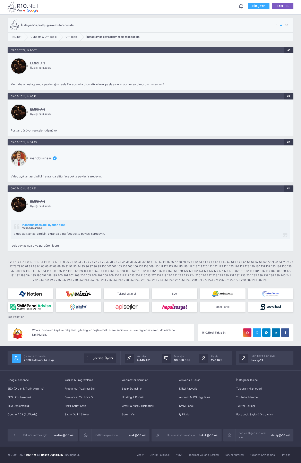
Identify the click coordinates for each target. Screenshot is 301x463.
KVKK (179, 454)
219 (164, 275)
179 (231, 270)
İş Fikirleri (185, 414)
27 (95, 261)
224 (192, 275)
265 (166, 279)
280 (249, 279)
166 (165, 270)
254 (103, 279)
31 (111, 261)
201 (65, 275)
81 (26, 266)
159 (128, 270)
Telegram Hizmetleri (249, 388)
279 (243, 279)
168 (175, 270)
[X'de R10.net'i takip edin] (257, 332)
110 (156, 266)
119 (200, 266)
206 (94, 275)
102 (114, 266)
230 (226, 275)
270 (194, 279)
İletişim (286, 454)
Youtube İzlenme (247, 397)
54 (204, 261)
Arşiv (140, 454)
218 (158, 275)
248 (69, 279)
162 (143, 270)
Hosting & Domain (133, 397)
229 (220, 275)
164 (154, 270)
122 (215, 266)
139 (22, 270)
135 (284, 266)
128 (247, 266)
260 (137, 279)
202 (71, 275)
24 (83, 261)
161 (138, 270)
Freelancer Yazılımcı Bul (80, 388)
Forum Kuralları (234, 454)
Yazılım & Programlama (79, 380)
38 (139, 261)
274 (216, 279)
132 (268, 266)
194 (28, 275)
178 (226, 270)
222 (180, 275)
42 (155, 261)
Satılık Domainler (132, 388)
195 (33, 275)
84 (38, 266)
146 (59, 270)
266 (171, 279)
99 (99, 266)
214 (137, 275)
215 (143, 275)
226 (203, 275)
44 (164, 261)
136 (289, 266)
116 (185, 266)
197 (44, 275)
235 (254, 275)
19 (63, 261)
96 (87, 266)
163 (149, 270)
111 (161, 266)
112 (166, 266)
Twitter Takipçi (245, 405)
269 (188, 279)
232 (237, 275)
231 (232, 275)
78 (14, 266)
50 (188, 261)
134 (278, 266)
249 (75, 279)
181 (241, 270)
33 (119, 261)
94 (79, 266)
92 (70, 266)
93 (75, 266)
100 (104, 266)
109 (151, 266)
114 (176, 266)
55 (208, 261)
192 (17, 275)
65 (248, 261)
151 (86, 270)
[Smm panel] (30, 307)
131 (263, 266)
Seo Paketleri (16, 316)
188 (278, 270)
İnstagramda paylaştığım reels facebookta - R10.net (24, 7)
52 (196, 261)
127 (242, 266)
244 (46, 279)
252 (92, 279)
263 (154, 279)
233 (243, 275)
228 (214, 275)
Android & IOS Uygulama (194, 397)
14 (45, 261)
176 (216, 270)
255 (109, 279)
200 (60, 275)
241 (288, 275)
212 (127, 275)
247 (64, 279)
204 (82, 275)
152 (91, 270)
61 (232, 261)
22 (75, 261)
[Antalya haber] (223, 293)
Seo (174, 293)
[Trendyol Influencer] (78, 293)
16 (52, 261)
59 (224, 261)
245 (52, 279)
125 (231, 266)
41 (151, 261)
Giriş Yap (258, 6)
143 (43, 270)
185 (262, 270)
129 (252, 266)
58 (220, 261)
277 (232, 279)
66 (253, 261)
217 (153, 275)
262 (148, 279)
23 (79, 261)
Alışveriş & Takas (189, 380)
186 (268, 270)
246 (58, 279)
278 (237, 279)
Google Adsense (18, 380)
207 (99, 275)
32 (115, 261)
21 (71, 261)
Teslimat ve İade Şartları (204, 454)
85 (42, 266)
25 (87, 261)
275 (221, 279)
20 (67, 261)
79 (18, 266)
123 (220, 266)
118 (195, 266)
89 (59, 266)
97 (91, 266)
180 (236, 270)
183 (252, 270)
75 (287, 261)
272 (205, 279)
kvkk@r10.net (137, 435)
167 (170, 270)
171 (191, 270)
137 (12, 270)
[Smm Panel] (126, 307)
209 (111, 275)
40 (148, 261)
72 (276, 261)
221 (175, 275)
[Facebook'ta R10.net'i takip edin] (285, 332)
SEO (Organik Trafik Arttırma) (26, 388)
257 (120, 279)
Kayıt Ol (283, 6)
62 (236, 261)
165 (159, 270)
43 (160, 261)
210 (116, 275)
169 (180, 270)
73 (280, 261)
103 (119, 266)
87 (50, 266)
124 (226, 266)
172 (196, 270)
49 (184, 261)
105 (130, 266)
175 (211, 270)
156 (112, 270)
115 (181, 266)
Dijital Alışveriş (188, 388)
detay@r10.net (280, 435)
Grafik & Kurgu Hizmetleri (138, 405)
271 (200, 279)
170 (186, 270)
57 (216, 261)
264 (160, 279)
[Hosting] (30, 293)
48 (180, 261)
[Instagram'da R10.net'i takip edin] (247, 332)
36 (132, 261)
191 (12, 275)
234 (248, 275)
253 (97, 279)
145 (54, 270)
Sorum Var (128, 414)
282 (260, 279)
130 (258, 266)
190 (289, 270)
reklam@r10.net (64, 435)
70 (268, 261)
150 (80, 270)
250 (81, 279)
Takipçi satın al (126, 293)
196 (39, 275)
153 (96, 270)
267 (177, 279)
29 (103, 261)
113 (171, 266)
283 (265, 279)
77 (11, 266)
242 (35, 279)
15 (49, 261)
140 (28, 270)
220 (169, 275)
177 (221, 270)
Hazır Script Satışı (76, 405)
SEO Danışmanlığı (18, 405)
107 (141, 266)
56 (212, 261)
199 (54, 275)
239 (277, 275)
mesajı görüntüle (32, 227)
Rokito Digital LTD (52, 454)
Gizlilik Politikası (160, 454)
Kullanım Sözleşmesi (262, 454)
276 (227, 279)
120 (205, 266)
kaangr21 (257, 360)
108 (146, 266)
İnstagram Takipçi (247, 380)
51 (192, 261)
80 (22, 266)
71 (272, 261)
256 (115, 279)
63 (240, 261)
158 (122, 270)
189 (283, 270)
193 (23, 275)
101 (109, 266)
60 (228, 261)
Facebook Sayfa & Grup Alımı (254, 414)
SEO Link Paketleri (19, 397)
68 (261, 261)
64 (244, 261)
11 (34, 261)
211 (122, 275)
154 (101, 270)
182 (246, 270)
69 (265, 261)
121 (210, 266)
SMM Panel (186, 405)
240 (283, 275)
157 (117, 270)
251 (86, 279)
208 (105, 275)
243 (41, 279)
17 (56, 261)
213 (132, 275)
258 (126, 279)
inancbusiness (41, 158)
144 (49, 270)
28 (99, 261)
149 (75, 270)
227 (209, 275)
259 (132, 279)
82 (30, 266)
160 (133, 270)
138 (17, 270)
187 (273, 270)
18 (59, 261)
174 (206, 270)
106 (135, 266)
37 (135, 261)
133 (273, 266)
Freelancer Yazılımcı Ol (79, 397)
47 (176, 261)
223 (186, 275)
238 (271, 275)
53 (200, 261)
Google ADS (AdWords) (22, 414)
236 (260, 275)
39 (144, 261)
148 (70, 270)
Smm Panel (223, 306)
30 (107, 261)
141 (33, 270)
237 (266, 275)
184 (257, 270)
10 (30, 261)
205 (88, 275)
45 (168, 261)
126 (236, 266)
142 (38, 270)
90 (63, 266)
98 (95, 266)
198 (49, 275)
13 (41, 261)
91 (67, 266)
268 (183, 279)
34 (123, 261)
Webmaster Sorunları (135, 380)
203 (77, 275)
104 (125, 266)
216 (148, 275)
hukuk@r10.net (208, 435)
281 (254, 279)
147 (65, 270)
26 (91, 261)
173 (201, 270)
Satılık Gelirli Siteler (77, 414)
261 (143, 279)
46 (172, 261)
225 (197, 275)
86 (47, 266)
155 (107, 270)
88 (55, 266)
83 (34, 266)
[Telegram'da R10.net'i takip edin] (266, 332)
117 (190, 266)
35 (127, 261)
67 (256, 261)
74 (284, 261)
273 (210, 279)
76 (291, 261)
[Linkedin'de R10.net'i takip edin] (276, 332)
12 (37, 261)
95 (83, 266)
